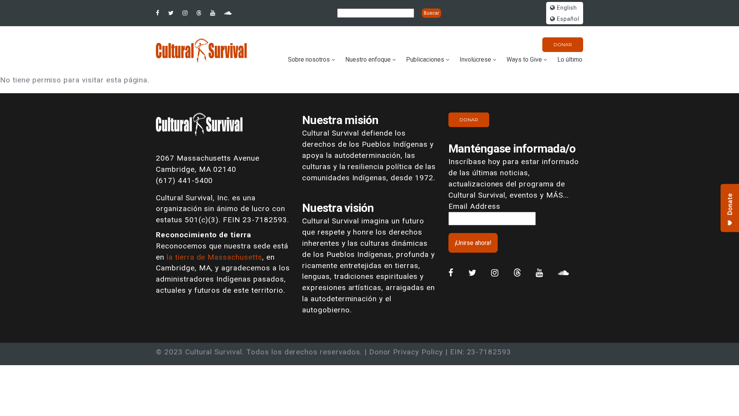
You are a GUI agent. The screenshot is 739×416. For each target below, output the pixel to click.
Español (567, 19)
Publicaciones (425, 59)
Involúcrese (475, 59)
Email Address (474, 206)
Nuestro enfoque (368, 59)
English (566, 8)
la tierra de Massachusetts (214, 257)
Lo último (569, 59)
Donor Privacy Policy (406, 351)
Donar (562, 44)
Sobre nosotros (309, 59)
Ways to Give (524, 59)
